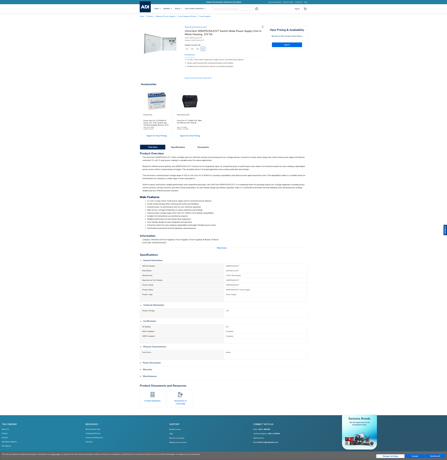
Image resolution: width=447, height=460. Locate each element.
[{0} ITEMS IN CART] (305, 9)
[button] (445, 230)
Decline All (435, 456)
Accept (415, 456)
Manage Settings (390, 456)
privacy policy (55, 454)
